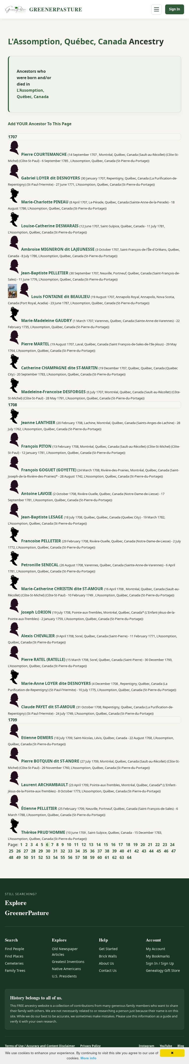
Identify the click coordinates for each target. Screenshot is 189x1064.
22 (157, 844)
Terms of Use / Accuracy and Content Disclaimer (40, 1046)
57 (77, 857)
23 (165, 844)
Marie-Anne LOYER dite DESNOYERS (56, 683)
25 (11, 851)
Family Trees (15, 970)
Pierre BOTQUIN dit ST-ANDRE (50, 761)
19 (135, 844)
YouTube (166, 1046)
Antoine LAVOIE (36, 493)
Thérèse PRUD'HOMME (43, 832)
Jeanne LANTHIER (38, 422)
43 (144, 851)
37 (99, 851)
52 (40, 857)
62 (114, 857)
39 (114, 851)
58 (85, 857)
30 (48, 851)
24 (172, 844)
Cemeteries (14, 963)
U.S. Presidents (64, 976)
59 (92, 857)
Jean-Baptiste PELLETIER (44, 273)
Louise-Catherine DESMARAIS (50, 225)
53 (48, 857)
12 (83, 844)
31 (55, 851)
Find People (14, 948)
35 (85, 851)
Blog (180, 1046)
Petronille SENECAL (40, 564)
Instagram (146, 1046)
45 (159, 851)
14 (98, 844)
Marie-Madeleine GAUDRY (46, 320)
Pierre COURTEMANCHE (44, 154)
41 (129, 851)
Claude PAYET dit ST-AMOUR (48, 706)
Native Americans (66, 968)
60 (99, 857)
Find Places (14, 956)
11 (76, 844)
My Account (155, 948)
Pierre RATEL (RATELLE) (43, 659)
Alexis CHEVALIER (38, 635)
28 (33, 851)
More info (88, 1058)
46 (166, 851)
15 (106, 844)
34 (77, 851)
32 (63, 851)
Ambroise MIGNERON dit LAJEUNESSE (57, 249)
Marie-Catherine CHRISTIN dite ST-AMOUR (62, 588)
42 (136, 851)
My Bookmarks (158, 956)
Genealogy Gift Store (163, 970)
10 (69, 844)
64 (129, 857)
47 (173, 851)
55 (63, 857)
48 (11, 857)
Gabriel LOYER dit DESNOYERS (50, 178)
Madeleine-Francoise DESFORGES (53, 391)
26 (18, 851)
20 (143, 844)
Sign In (174, 9)
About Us (106, 963)
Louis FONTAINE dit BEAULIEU (60, 296)
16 (113, 844)
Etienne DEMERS (37, 737)
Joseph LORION (36, 612)
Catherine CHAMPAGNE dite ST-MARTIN (59, 368)
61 (107, 857)
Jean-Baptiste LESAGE (42, 517)
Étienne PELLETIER (39, 808)
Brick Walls (108, 956)
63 (122, 857)
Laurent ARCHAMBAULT (44, 784)
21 (150, 844)
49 (18, 857)
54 (55, 857)
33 (70, 851)
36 (92, 851)
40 (122, 851)
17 (120, 844)
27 (26, 851)
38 (107, 851)
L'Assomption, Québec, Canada (68, 41)
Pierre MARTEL (35, 344)
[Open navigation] (156, 9)
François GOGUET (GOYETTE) (48, 469)
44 (151, 851)
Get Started (108, 948)
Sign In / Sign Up (160, 963)
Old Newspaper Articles (65, 951)
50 (26, 857)
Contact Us (108, 970)
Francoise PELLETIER (41, 541)
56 (70, 857)
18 (128, 844)
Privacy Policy (90, 1046)
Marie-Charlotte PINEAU (44, 201)
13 (91, 844)
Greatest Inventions (68, 961)
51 (33, 857)
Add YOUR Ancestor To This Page (39, 123)
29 (40, 851)
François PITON (36, 446)
